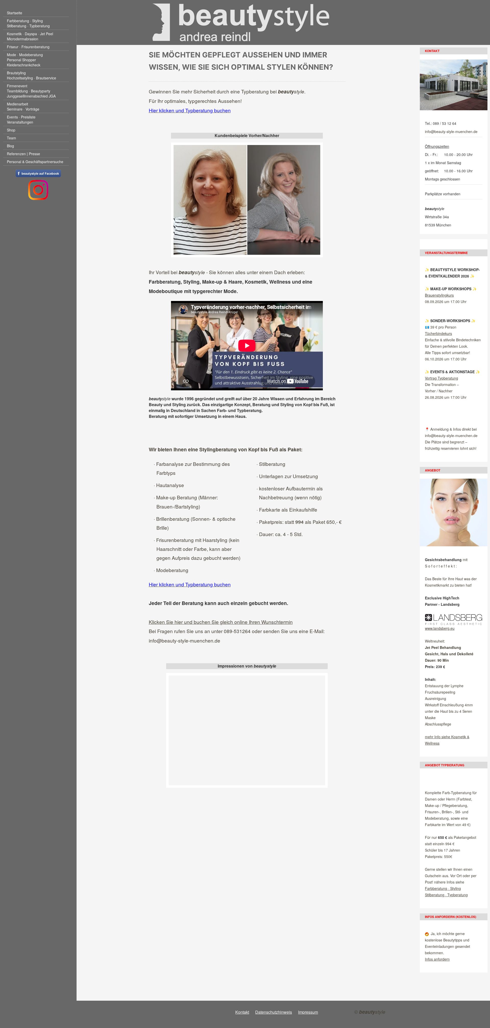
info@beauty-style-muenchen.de (184, 640)
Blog (10, 145)
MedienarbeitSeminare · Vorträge (23, 106)
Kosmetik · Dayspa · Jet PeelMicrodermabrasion (30, 36)
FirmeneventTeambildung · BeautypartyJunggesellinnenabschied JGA (31, 91)
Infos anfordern (437, 959)
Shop (11, 129)
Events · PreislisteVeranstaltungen (21, 119)
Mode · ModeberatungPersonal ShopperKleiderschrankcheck (25, 59)
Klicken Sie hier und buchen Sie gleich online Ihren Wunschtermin (221, 621)
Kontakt (242, 1012)
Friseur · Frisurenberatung (28, 46)
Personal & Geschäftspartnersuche (35, 161)
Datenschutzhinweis (273, 1012)
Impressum (308, 1012)
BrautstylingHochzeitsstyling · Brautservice (31, 75)
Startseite (14, 12)
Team (11, 137)
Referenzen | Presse (23, 153)
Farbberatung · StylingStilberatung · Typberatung (28, 23)
